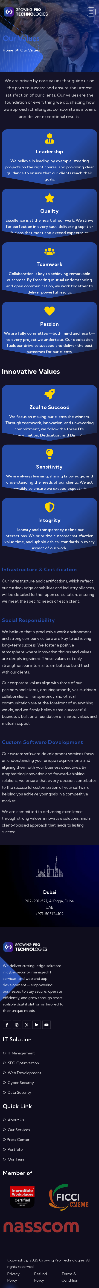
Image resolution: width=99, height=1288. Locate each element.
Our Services (18, 1140)
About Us (15, 1130)
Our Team (16, 1169)
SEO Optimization (23, 1073)
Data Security (19, 1102)
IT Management (21, 1063)
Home (8, 50)
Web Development (24, 1083)
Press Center (18, 1150)
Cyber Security (20, 1093)
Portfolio (15, 1159)
